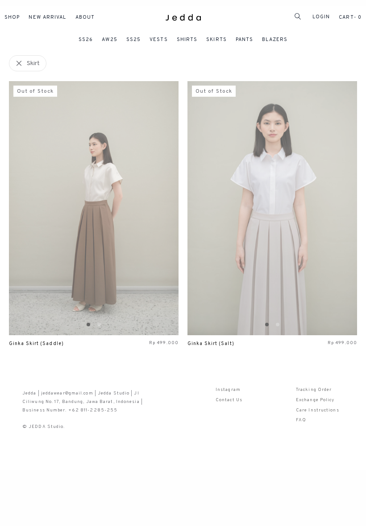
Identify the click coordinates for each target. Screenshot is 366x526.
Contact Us (229, 400)
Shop (12, 17)
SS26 (86, 40)
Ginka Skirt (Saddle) (36, 344)
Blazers (274, 40)
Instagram (228, 390)
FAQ (301, 420)
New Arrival (47, 17)
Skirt (33, 63)
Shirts (187, 40)
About (85, 17)
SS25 (133, 40)
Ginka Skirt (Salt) (210, 344)
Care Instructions (317, 410)
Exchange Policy (315, 400)
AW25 (109, 40)
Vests (159, 40)
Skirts (216, 40)
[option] (94, 208)
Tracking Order (314, 390)
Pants (245, 40)
